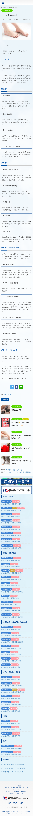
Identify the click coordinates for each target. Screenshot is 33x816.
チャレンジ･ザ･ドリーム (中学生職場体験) (18, 472)
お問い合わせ (20, 793)
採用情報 (24, 791)
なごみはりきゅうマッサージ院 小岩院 (12, 772)
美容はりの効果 (16, 410)
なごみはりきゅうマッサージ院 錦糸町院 (13, 768)
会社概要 (12, 793)
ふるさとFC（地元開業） (13, 791)
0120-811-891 (17, 803)
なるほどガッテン (7, 394)
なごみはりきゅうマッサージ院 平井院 (12, 764)
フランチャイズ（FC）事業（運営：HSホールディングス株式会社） (17, 788)
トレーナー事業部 (17, 786)
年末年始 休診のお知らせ (14, 470)
